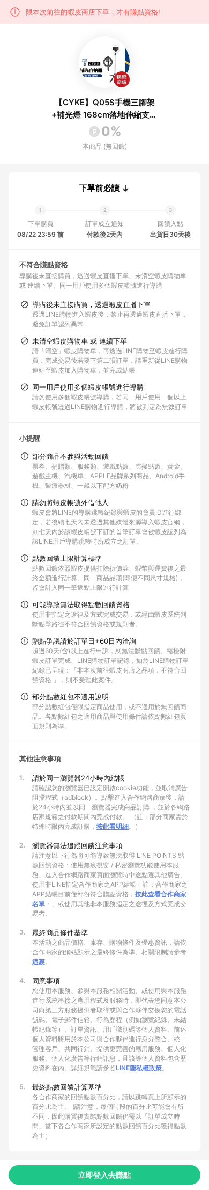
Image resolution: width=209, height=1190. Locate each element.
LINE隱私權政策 (139, 1068)
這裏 (38, 962)
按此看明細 (112, 826)
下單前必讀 (99, 188)
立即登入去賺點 (104, 1174)
